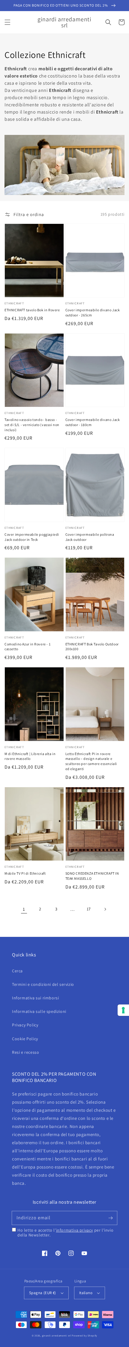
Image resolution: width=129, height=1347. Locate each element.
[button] (7, 22)
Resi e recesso (25, 1052)
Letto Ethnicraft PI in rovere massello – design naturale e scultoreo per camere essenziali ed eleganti (91, 761)
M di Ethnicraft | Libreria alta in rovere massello (30, 756)
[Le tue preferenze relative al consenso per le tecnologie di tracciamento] (123, 1010)
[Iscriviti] (110, 1217)
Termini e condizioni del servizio (43, 984)
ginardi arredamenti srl (56, 1335)
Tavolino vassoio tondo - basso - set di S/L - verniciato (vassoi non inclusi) (31, 424)
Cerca (17, 971)
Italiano (85, 1292)
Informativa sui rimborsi (35, 998)
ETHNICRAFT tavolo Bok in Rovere (32, 310)
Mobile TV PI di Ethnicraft (25, 873)
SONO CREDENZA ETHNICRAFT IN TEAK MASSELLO (92, 876)
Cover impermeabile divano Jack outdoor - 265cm (92, 312)
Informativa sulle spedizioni (39, 1011)
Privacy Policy (25, 1025)
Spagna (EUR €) (42, 1292)
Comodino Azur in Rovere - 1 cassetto (27, 646)
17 (89, 909)
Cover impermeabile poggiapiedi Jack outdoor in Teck (31, 537)
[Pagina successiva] (105, 909)
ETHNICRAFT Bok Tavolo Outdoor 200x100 (92, 646)
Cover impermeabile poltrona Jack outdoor (89, 537)
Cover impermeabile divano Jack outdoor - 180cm (92, 422)
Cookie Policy (25, 1038)
